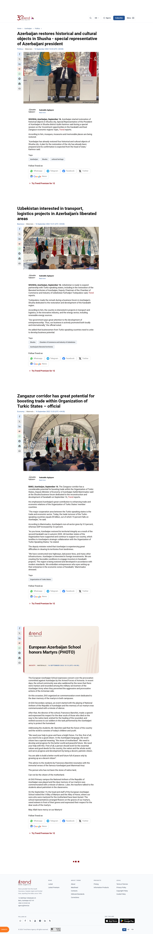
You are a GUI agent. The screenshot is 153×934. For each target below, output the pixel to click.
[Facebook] (25, 921)
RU (133, 929)
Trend (61, 129)
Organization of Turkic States (40, 579)
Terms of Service (122, 884)
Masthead (74, 887)
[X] (30, 921)
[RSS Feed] (50, 921)
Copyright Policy (122, 891)
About (73, 884)
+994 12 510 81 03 (24, 903)
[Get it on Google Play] (127, 921)
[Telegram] (40, 921)
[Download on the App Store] (111, 921)
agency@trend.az (23, 905)
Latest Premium (53, 887)
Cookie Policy (121, 894)
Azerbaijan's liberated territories (41, 347)
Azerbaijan (34, 159)
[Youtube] (35, 921)
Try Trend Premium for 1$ (43, 183)
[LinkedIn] (45, 921)
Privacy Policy (121, 887)
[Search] (90, 18)
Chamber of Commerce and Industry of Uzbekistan (57, 342)
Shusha (44, 159)
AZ (128, 929)
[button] (19, 54)
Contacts (74, 891)
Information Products (101, 887)
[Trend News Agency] (24, 882)
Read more (42, 112)
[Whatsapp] (20, 921)
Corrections (75, 897)
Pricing (96, 884)
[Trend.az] (25, 17)
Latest (50, 884)
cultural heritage (58, 159)
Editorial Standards (77, 894)
